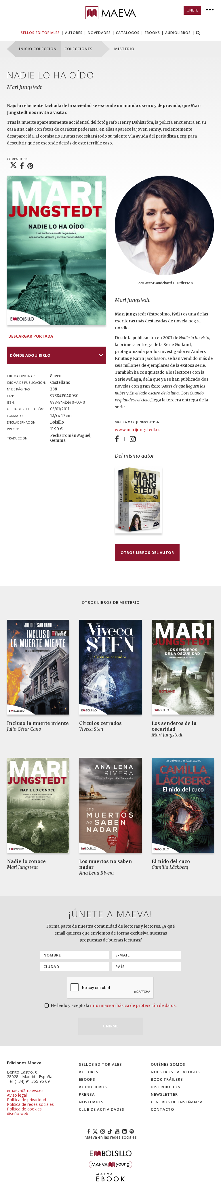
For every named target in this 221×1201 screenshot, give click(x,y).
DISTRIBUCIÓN (166, 1086)
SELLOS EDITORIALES (40, 32)
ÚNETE (192, 10)
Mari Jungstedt (24, 87)
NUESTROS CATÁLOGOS (175, 1071)
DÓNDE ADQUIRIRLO (30, 355)
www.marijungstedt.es (137, 429)
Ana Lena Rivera (96, 873)
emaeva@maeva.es (25, 1090)
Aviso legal (17, 1095)
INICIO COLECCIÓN (38, 48)
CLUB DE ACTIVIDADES (101, 1109)
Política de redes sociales (30, 1104)
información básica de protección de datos (133, 1005)
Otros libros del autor (147, 552)
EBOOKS (152, 32)
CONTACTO (162, 1109)
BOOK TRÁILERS (167, 1079)
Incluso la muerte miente (38, 723)
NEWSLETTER (164, 1094)
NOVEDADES (99, 32)
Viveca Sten (91, 729)
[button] (198, 33)
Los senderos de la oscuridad (174, 726)
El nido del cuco (171, 861)
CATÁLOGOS (128, 32)
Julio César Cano (24, 729)
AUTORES (74, 32)
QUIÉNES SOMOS (168, 1064)
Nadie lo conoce (26, 861)
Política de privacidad (26, 1099)
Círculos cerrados (100, 723)
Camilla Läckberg (170, 867)
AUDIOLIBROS (178, 32)
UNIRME (110, 1026)
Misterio (129, 602)
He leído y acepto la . (113, 1005)
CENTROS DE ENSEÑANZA (177, 1101)
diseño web (17, 1113)
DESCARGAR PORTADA (30, 336)
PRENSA (87, 1094)
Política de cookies (24, 1109)
